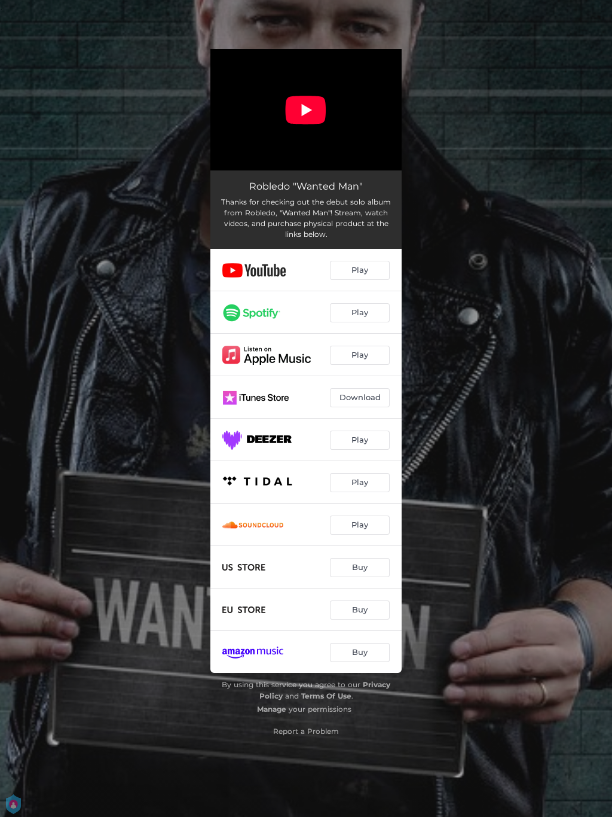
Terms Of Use (326, 695)
